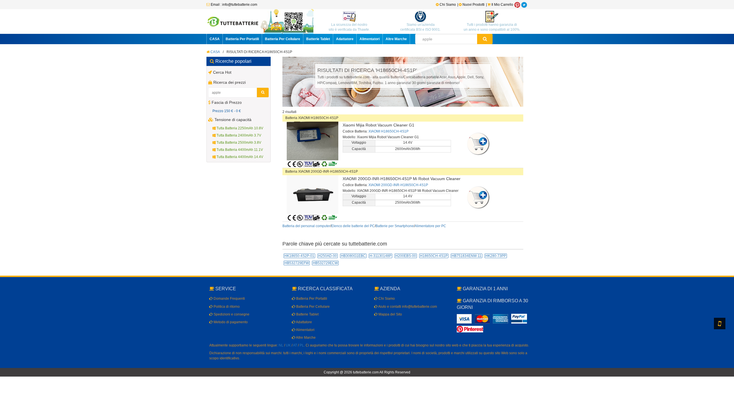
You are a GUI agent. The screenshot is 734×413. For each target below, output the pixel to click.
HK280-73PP (495, 256)
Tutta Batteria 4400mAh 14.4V (239, 157)
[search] (485, 39)
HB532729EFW (296, 263)
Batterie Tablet (318, 39)
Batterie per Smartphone (395, 226)
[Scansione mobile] (719, 323)
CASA (215, 39)
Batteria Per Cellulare (282, 39)
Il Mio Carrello (502, 5)
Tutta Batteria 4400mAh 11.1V (239, 150)
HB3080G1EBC (353, 256)
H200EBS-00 (405, 256)
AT (295, 345)
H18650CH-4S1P (434, 256)
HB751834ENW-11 (466, 256)
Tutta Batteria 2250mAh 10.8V (239, 128)
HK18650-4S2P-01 (299, 256)
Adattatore (345, 39)
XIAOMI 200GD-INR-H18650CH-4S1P (398, 185)
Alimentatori (370, 39)
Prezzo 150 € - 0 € (226, 111)
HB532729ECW (325, 263)
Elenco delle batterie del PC (353, 226)
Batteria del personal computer (306, 226)
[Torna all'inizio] (728, 335)
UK (288, 345)
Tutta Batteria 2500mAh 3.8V (238, 143)
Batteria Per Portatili (242, 39)
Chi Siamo (447, 5)
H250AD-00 (327, 256)
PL (302, 345)
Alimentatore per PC (430, 226)
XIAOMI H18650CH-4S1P (388, 131)
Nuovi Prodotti (473, 5)
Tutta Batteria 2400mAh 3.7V (238, 135)
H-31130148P (380, 256)
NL (281, 345)
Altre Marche (396, 39)
